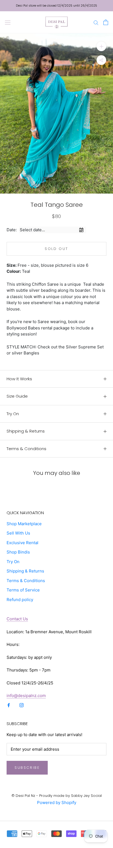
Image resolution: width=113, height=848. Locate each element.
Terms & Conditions (26, 448)
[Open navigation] (7, 22)
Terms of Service (23, 590)
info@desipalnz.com (26, 695)
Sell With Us (18, 533)
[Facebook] (9, 705)
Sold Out (56, 248)
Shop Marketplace (24, 523)
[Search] (96, 22)
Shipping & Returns (26, 431)
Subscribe (27, 767)
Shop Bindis (18, 552)
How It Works (19, 379)
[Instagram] (21, 705)
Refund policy (20, 599)
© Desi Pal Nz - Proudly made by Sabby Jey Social (57, 795)
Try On (13, 414)
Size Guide (17, 396)
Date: (12, 229)
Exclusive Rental (22, 542)
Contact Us (17, 618)
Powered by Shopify (56, 802)
